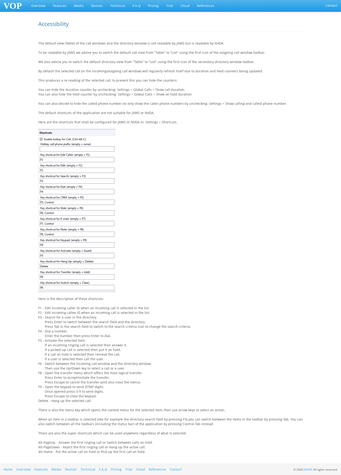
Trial (169, 5)
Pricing (153, 5)
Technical (117, 5)
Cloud (185, 5)
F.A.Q (136, 5)
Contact (331, 5)
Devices (97, 5)
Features (59, 5)
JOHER (308, 469)
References (205, 5)
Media (79, 5)
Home (8, 469)
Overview (38, 5)
